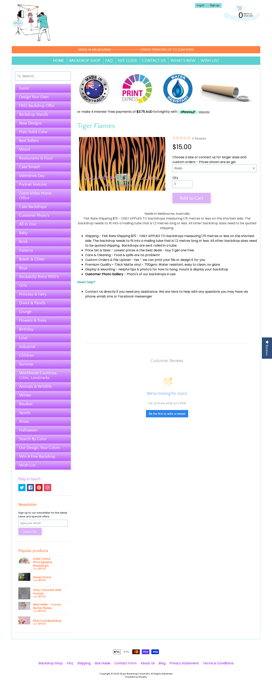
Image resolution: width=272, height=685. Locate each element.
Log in (200, 5)
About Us (148, 663)
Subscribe (30, 531)
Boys (23, 268)
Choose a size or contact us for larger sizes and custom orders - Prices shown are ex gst (209, 159)
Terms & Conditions (218, 663)
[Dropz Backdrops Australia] (32, 23)
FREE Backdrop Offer (37, 106)
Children (26, 355)
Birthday (26, 329)
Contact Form (125, 663)
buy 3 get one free (179, 250)
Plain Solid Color (33, 132)
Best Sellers (29, 141)
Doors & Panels (32, 303)
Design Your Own (34, 97)
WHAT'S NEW (183, 60)
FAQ (109, 60)
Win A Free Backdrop (37, 456)
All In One (27, 224)
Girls (23, 285)
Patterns (26, 250)
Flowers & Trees (32, 320)
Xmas (24, 421)
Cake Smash (29, 167)
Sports (24, 413)
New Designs (30, 123)
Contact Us (94, 291)
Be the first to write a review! (167, 414)
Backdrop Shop (51, 663)
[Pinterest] (39, 487)
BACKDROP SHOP (84, 60)
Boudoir (26, 404)
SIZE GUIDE (127, 60)
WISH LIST (210, 60)
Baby (23, 233)
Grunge (25, 312)
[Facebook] (30, 487)
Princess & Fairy (32, 294)
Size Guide (102, 663)
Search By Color (32, 439)
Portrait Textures (33, 184)
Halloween (28, 430)
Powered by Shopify (136, 676)
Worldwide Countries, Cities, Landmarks (38, 375)
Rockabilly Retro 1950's (39, 277)
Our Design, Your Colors (39, 448)
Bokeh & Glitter (32, 259)
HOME (58, 60)
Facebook (126, 296)
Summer (26, 364)
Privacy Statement (184, 663)
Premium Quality (98, 264)
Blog (162, 663)
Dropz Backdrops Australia (135, 673)
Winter (25, 395)
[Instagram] (47, 487)
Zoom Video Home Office (35, 195)
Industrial (27, 347)
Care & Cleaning (98, 255)
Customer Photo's (34, 215)
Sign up (214, 5)
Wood (24, 149)
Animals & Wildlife (35, 386)
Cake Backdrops (33, 207)
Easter (24, 88)
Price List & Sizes (98, 250)
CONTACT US (154, 60)
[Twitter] (21, 487)
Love (23, 338)
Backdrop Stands (33, 114)
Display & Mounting (100, 269)
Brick (23, 242)
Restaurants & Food (36, 158)
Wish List (27, 465)
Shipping (92, 236)
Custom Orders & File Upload (107, 259)
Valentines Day (32, 176)
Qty (175, 177)
